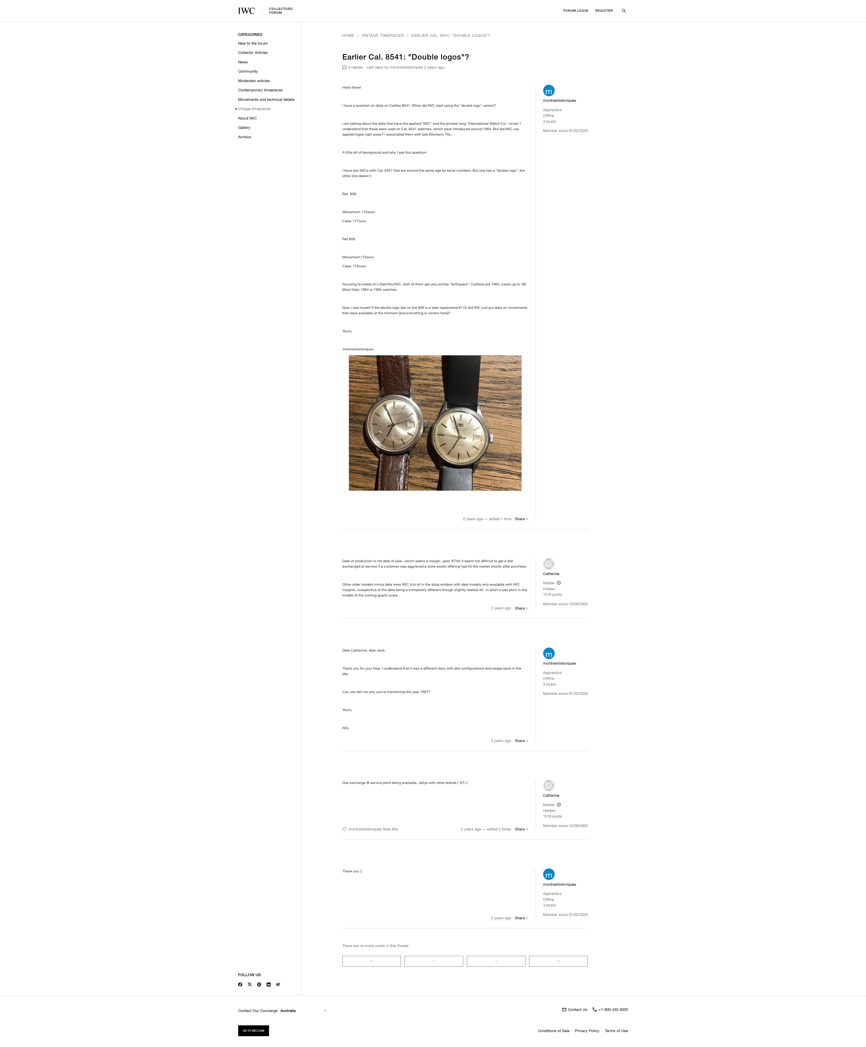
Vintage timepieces (254, 108)
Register (604, 10)
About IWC (247, 118)
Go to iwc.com (253, 1030)
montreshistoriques (406, 67)
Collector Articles (253, 52)
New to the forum (253, 43)
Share (520, 518)
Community (248, 71)
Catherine (551, 573)
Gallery (244, 127)
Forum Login (575, 10)
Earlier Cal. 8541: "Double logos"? (450, 35)
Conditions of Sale (553, 1030)
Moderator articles (254, 80)
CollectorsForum (281, 10)
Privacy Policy (587, 1030)
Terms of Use (616, 1030)
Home (348, 35)
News (243, 62)
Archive (244, 136)
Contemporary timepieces (260, 90)
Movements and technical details (266, 99)
